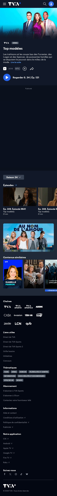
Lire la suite (16, 62)
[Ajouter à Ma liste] (24, 68)
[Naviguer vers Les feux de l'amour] (33, 276)
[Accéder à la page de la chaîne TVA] (7, 307)
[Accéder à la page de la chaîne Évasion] (18, 315)
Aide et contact (10, 413)
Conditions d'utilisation (13, 417)
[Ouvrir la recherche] (45, 4)
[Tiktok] (21, 474)
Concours (7, 361)
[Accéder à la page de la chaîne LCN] (18, 323)
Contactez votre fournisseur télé (17, 400)
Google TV (7, 453)
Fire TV (6, 457)
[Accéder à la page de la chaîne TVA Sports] (18, 307)
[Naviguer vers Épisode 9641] (19, 201)
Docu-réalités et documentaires (31, 376)
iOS (4, 439)
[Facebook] (4, 474)
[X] (10, 474)
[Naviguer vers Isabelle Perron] (13, 276)
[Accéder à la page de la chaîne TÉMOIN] (28, 315)
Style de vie (8, 380)
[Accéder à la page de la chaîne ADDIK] (39, 307)
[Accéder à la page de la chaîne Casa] (7, 315)
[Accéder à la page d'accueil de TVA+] (9, 486)
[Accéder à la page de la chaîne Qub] (28, 323)
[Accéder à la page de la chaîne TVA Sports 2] (28, 307)
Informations (9, 376)
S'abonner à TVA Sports (13, 391)
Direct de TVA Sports (12, 342)
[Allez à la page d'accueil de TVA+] (14, 4)
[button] (4, 4)
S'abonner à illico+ (11, 395)
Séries (14, 372)
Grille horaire (9, 351)
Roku (5, 462)
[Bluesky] (26, 474)
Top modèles (8, 211)
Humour (23, 372)
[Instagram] (15, 474)
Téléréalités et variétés (38, 372)
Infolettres (7, 356)
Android (6, 443)
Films (6, 372)
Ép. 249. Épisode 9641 (14, 209)
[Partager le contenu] (31, 68)
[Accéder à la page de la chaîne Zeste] (7, 323)
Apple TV (7, 448)
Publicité (7, 427)
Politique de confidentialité (15, 422)
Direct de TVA (9, 337)
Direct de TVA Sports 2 (13, 346)
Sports (19, 380)
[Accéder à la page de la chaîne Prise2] (39, 315)
